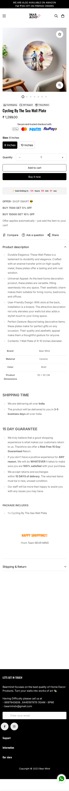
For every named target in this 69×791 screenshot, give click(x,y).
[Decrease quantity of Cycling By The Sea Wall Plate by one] (19, 157)
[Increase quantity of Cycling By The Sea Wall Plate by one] (62, 157)
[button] (62, 16)
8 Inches (10, 145)
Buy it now (34, 176)
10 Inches (27, 145)
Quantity (8, 157)
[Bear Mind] (35, 16)
